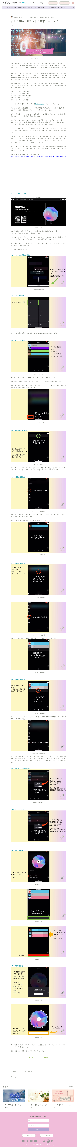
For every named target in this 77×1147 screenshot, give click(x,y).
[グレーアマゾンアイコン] (27, 1141)
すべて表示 (71, 1086)
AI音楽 (18, 1068)
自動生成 (27, 1068)
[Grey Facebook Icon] (39, 1141)
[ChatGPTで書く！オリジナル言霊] (14, 1096)
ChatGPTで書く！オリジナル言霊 (14, 1106)
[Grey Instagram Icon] (31, 1141)
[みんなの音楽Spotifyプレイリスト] (38, 1096)
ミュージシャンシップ (30, 1071)
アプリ (22, 1068)
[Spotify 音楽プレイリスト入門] (63, 1096)
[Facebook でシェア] (11, 1077)
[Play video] (38, 171)
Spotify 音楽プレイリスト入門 (62, 1106)
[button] (53, 2)
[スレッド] (23, 1141)
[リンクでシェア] (18, 1077)
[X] (44, 1141)
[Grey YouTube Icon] (35, 1141)
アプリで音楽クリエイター (17, 1071)
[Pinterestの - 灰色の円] (48, 1141)
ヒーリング (13, 1068)
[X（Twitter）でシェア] (15, 1077)
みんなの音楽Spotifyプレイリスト (38, 1106)
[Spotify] (52, 1141)
